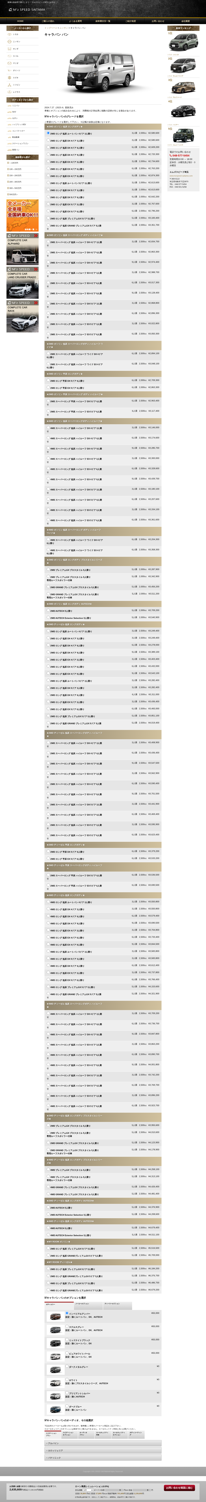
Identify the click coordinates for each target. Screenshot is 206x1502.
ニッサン (16, 42)
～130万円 (13, 163)
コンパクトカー (18, 131)
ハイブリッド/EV (19, 124)
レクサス (16, 92)
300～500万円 (15, 188)
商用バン (15, 150)
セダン (15, 118)
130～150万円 (15, 169)
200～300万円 (15, 182)
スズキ (15, 77)
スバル (15, 56)
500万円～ (13, 194)
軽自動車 (15, 137)
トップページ (50, 28)
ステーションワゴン (20, 143)
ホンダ (15, 49)
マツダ (15, 63)
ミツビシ (16, 85)
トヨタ (15, 34)
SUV (14, 112)
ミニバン (15, 105)
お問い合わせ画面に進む (179, 1487)
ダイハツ (16, 70)
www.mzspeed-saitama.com (181, 176)
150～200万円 (15, 176)
